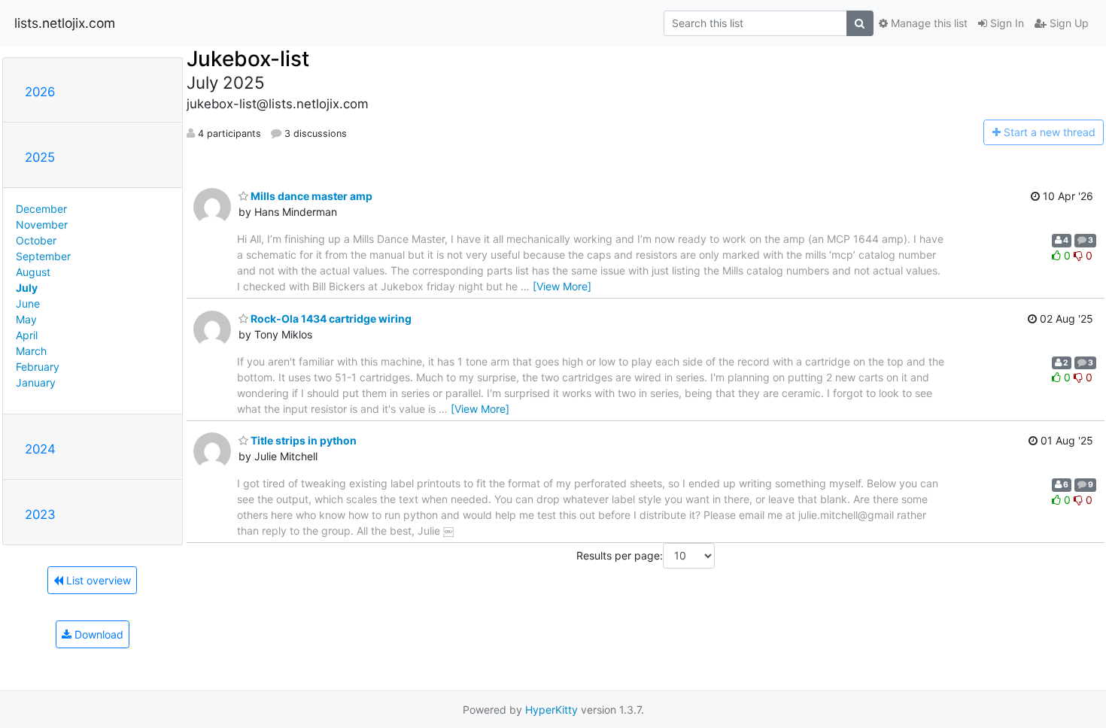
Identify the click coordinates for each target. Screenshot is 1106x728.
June (28, 303)
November (42, 224)
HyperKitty (551, 709)
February (37, 366)
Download (97, 634)
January (36, 382)
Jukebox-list (248, 58)
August (33, 271)
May (26, 319)
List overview (97, 580)
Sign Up (1068, 23)
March (31, 350)
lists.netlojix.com (64, 23)
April (27, 335)
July (27, 287)
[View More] (562, 286)
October (36, 240)
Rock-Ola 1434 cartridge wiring (330, 318)
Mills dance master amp (310, 196)
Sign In (1005, 23)
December (41, 208)
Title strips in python (302, 440)
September (43, 256)
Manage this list (928, 23)
